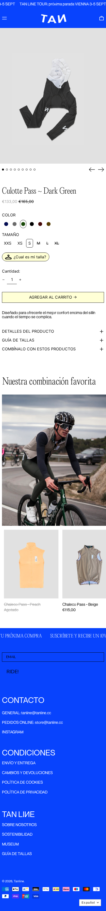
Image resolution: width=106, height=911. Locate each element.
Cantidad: (11, 271)
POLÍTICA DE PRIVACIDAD (25, 792)
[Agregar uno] (20, 279)
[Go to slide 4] (15, 170)
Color (9, 215)
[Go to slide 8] (31, 170)
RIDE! (12, 671)
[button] (101, 18)
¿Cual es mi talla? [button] (30, 256)
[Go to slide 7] (27, 170)
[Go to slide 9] (34, 170)
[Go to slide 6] (23, 170)
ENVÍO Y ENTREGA (18, 762)
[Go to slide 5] (19, 170)
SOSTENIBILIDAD (17, 834)
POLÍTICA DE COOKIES (22, 782)
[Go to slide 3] (11, 170)
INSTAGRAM (12, 731)
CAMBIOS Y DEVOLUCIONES (27, 772)
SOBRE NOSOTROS (19, 824)
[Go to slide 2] (7, 170)
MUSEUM (10, 844)
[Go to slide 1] (3, 170)
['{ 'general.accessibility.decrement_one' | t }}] (3, 279)
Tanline (19, 881)
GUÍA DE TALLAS (17, 853)
